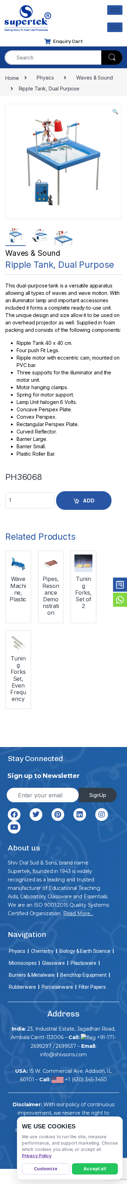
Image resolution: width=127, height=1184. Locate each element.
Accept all (95, 1168)
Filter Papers (92, 987)
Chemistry (42, 951)
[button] (115, 111)
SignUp (97, 795)
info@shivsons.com (63, 1054)
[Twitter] (36, 814)
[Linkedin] (79, 814)
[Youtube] (14, 827)
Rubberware (22, 987)
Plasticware (83, 963)
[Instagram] (101, 814)
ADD (89, 501)
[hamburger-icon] (115, 10)
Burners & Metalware (32, 975)
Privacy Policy (37, 1155)
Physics (17, 951)
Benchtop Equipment (83, 975)
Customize (46, 1168)
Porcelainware (57, 987)
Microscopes (22, 963)
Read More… (78, 913)
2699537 (66, 1046)
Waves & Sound (32, 253)
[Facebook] (14, 814)
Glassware (53, 963)
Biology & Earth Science (84, 951)
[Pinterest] (58, 814)
